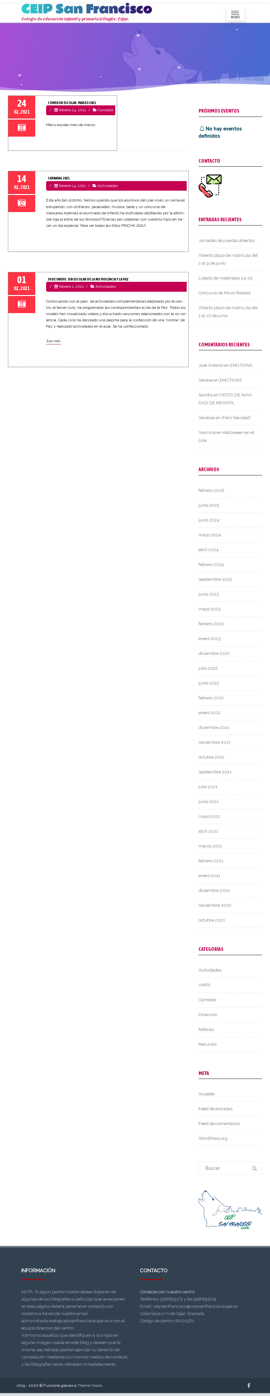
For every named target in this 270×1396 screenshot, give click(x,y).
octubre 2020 (212, 920)
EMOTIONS (241, 365)
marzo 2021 (210, 846)
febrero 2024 (211, 564)
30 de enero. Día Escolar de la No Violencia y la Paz (88, 279)
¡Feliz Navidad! (236, 417)
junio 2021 (209, 801)
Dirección (208, 1014)
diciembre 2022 (214, 653)
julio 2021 (208, 786)
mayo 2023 (210, 608)
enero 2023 (210, 638)
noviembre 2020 (215, 905)
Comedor (106, 110)
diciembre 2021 (214, 727)
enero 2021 (209, 875)
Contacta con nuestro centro (167, 1291)
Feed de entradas (215, 1108)
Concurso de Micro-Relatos (225, 292)
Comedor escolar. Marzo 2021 (72, 103)
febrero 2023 (211, 623)
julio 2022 (208, 668)
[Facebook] (249, 1385)
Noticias (206, 1029)
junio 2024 (209, 520)
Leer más (53, 341)
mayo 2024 (210, 534)
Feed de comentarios (219, 1123)
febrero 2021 (211, 860)
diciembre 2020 (214, 890)
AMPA (204, 984)
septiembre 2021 (215, 771)
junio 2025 (209, 505)
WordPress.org (213, 1138)
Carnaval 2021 (58, 178)
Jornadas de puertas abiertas (227, 240)
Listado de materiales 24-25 (225, 278)
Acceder (207, 1093)
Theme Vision (89, 1385)
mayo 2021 (209, 816)
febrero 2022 (211, 697)
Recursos (208, 1044)
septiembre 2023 (215, 579)
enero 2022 (210, 712)
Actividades (107, 185)
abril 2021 (208, 831)
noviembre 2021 (214, 742)
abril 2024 (209, 549)
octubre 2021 (211, 757)
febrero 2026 (211, 490)
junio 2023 (209, 594)
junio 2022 (209, 683)
